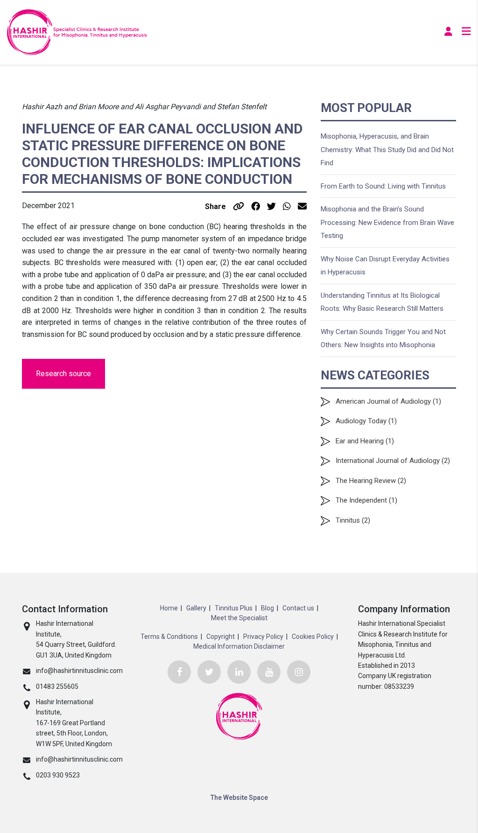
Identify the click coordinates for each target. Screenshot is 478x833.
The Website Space (239, 797)
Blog (267, 608)
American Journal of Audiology (383, 401)
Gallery (196, 608)
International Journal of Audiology (388, 460)
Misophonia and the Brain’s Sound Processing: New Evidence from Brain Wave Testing (387, 222)
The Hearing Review (366, 480)
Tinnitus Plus (234, 608)
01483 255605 (57, 686)
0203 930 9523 (58, 775)
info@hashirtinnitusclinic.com (79, 670)
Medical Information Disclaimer (239, 646)
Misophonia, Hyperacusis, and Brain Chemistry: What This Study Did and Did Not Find (387, 149)
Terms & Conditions (169, 636)
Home (169, 608)
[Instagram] (298, 672)
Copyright (220, 636)
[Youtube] (269, 672)
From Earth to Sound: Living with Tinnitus (383, 186)
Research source (63, 373)
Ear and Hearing (360, 441)
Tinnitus (348, 520)
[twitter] (209, 672)
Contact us (298, 608)
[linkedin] (239, 672)
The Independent (361, 500)
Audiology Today (361, 421)
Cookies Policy (313, 636)
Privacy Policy (263, 636)
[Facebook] (179, 672)
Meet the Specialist (239, 618)
